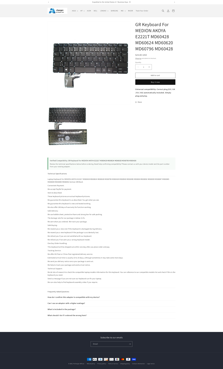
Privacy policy (101, 363)
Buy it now (155, 82)
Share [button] (140, 102)
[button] (75, 10)
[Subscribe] (129, 344)
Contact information (138, 363)
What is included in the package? (62, 309)
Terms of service (113, 363)
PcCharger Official (78, 363)
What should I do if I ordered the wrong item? (67, 315)
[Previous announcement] (48, 2)
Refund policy (91, 363)
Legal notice (150, 363)
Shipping (138, 58)
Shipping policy (125, 363)
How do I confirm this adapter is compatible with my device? (74, 297)
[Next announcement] (174, 2)
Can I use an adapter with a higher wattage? (66, 303)
